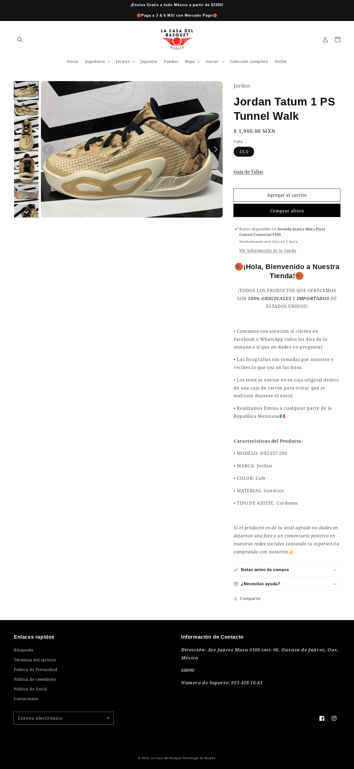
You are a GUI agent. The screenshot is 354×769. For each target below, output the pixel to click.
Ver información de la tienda (267, 250)
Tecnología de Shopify (199, 758)
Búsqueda (23, 649)
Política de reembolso (35, 679)
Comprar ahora (287, 210)
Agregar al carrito (287, 195)
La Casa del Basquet (166, 758)
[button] (20, 39)
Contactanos (26, 698)
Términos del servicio (35, 659)
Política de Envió (30, 688)
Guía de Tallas (248, 172)
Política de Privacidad (35, 669)
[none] (26, 90)
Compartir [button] (250, 598)
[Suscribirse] (107, 718)
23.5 (244, 151)
